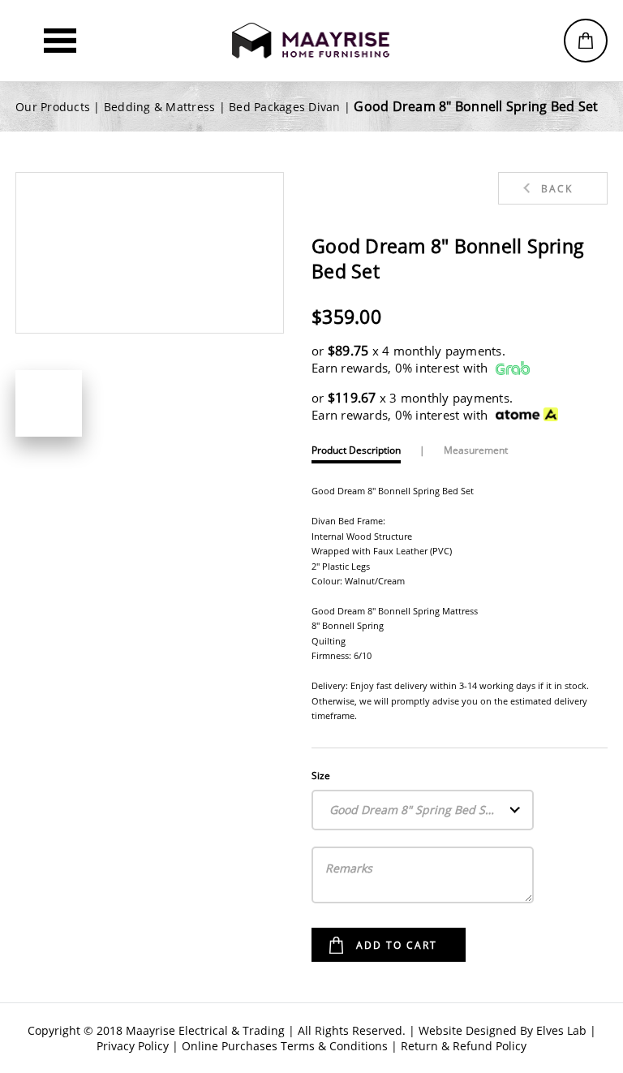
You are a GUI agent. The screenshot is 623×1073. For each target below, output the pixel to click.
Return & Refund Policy (463, 1046)
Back (557, 189)
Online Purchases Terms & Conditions (285, 1046)
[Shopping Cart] (586, 40)
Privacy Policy (133, 1046)
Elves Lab (561, 1030)
